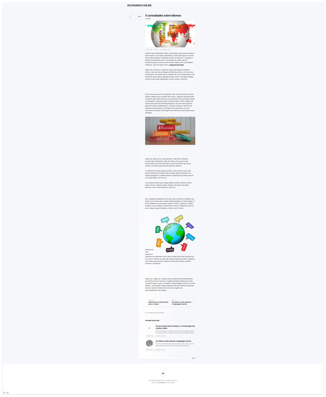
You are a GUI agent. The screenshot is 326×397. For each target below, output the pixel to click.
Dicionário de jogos (165, 49)
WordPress (162, 382)
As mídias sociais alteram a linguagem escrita (173, 341)
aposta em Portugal (177, 65)
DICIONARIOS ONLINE (139, 5)
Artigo (156, 49)
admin (148, 18)
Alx (173, 382)
